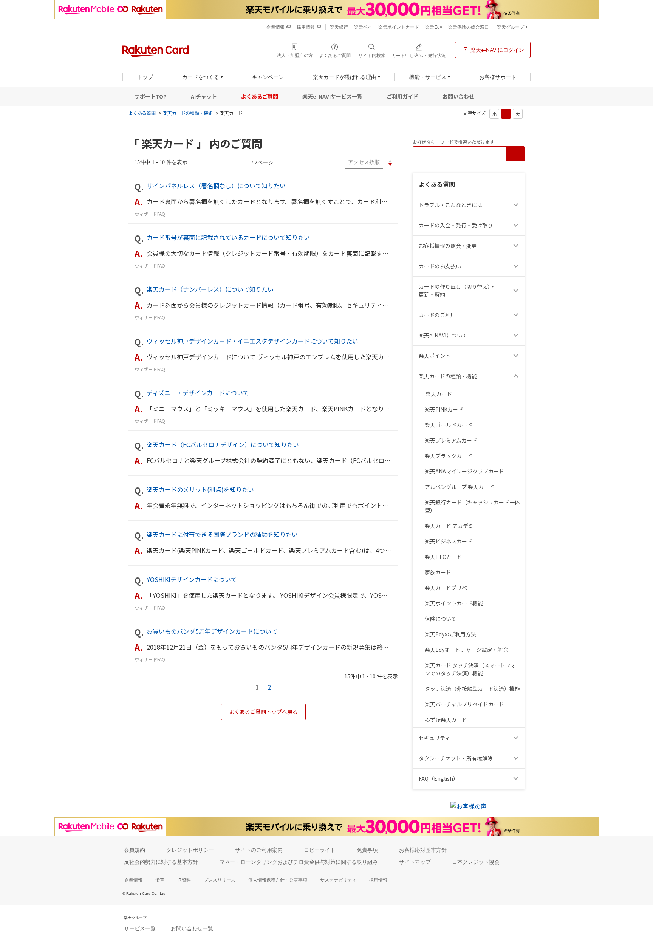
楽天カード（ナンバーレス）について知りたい (210, 289)
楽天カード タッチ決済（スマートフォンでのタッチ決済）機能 (470, 669)
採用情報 (378, 880)
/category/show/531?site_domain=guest (517, 779)
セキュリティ (434, 737)
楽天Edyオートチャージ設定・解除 (466, 649)
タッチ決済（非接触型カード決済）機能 (472, 688)
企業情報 (133, 880)
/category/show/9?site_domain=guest (517, 225)
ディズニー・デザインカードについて (198, 392)
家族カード (438, 572)
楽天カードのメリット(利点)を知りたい (200, 489)
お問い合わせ (458, 96)
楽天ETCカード (443, 556)
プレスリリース (219, 880)
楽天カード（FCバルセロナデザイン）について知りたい (223, 444)
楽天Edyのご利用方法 (450, 634)
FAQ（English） (438, 778)
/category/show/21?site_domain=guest (517, 246)
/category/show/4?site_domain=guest (517, 356)
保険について (440, 618)
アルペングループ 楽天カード (459, 487)
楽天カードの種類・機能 (188, 113)
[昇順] (390, 160)
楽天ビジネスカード (448, 541)
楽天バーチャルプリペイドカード (464, 704)
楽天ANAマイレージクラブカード (464, 471)
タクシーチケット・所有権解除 (456, 758)
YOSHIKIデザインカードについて (192, 579)
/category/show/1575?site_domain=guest (517, 266)
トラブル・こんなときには (450, 205)
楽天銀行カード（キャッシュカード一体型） (472, 506)
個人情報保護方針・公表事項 (277, 880)
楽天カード (439, 394)
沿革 (159, 880)
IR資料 (184, 880)
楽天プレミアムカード (451, 440)
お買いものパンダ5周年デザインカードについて (212, 631)
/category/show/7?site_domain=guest (517, 335)
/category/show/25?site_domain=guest (517, 376)
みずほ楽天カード (446, 719)
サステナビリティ (338, 880)
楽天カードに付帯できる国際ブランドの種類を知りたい (222, 534)
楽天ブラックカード (448, 456)
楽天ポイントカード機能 (454, 603)
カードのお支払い (440, 266)
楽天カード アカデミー (452, 525)
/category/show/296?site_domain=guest (517, 758)
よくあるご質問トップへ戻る (263, 711)
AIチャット (204, 96)
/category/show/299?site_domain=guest (517, 738)
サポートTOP (151, 96)
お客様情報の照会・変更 (448, 245)
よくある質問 (142, 113)
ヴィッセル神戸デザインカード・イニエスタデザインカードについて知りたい (252, 340)
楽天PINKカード (444, 409)
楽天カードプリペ (446, 587)
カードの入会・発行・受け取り (456, 225)
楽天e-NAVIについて (443, 335)
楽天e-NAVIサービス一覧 (332, 96)
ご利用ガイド (402, 96)
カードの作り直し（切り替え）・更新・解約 (457, 290)
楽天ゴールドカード (448, 425)
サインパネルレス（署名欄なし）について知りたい (216, 185)
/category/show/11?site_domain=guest (517, 205)
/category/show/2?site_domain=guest (517, 315)
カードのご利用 (437, 315)
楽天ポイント (434, 355)
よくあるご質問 (259, 96)
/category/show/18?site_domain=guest (517, 291)
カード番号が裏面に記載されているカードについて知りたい (228, 237)
